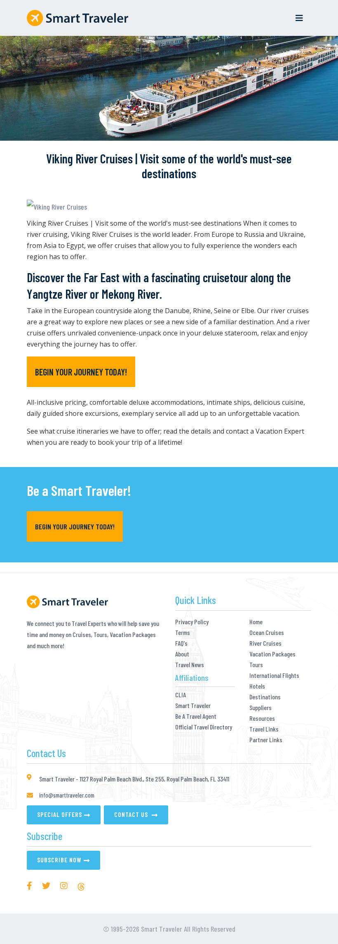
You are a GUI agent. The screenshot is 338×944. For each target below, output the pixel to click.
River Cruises (265, 643)
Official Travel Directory (203, 727)
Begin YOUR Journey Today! (81, 371)
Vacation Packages (272, 654)
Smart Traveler (193, 705)
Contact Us (132, 814)
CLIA (180, 695)
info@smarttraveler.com (66, 795)
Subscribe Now (59, 860)
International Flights (274, 675)
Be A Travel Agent (195, 716)
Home (256, 621)
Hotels (257, 686)
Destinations (265, 697)
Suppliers (260, 707)
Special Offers (59, 814)
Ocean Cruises (266, 632)
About (182, 654)
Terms (182, 632)
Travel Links (264, 729)
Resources (262, 718)
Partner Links (265, 739)
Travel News (189, 664)
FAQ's (181, 643)
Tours (256, 664)
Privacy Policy (192, 621)
